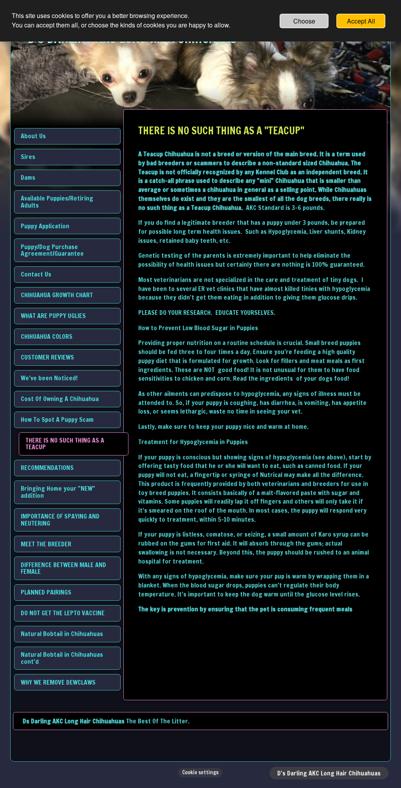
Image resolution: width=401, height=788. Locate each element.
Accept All (361, 20)
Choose (304, 20)
